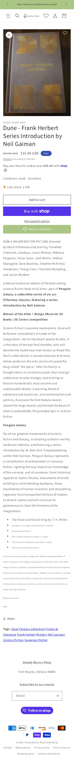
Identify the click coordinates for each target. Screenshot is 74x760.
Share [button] (11, 618)
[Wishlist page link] (46, 15)
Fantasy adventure (32, 629)
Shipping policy (26, 753)
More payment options (37, 220)
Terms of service (61, 747)
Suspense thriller (36, 640)
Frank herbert (26, 634)
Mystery (41, 634)
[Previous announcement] (7, 4)
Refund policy (23, 747)
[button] (8, 15)
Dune (15, 629)
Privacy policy (41, 747)
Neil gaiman (56, 634)
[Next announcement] (66, 4)
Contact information (49, 753)
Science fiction (13, 640)
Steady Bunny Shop (34, 742)
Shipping (7, 159)
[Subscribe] (57, 696)
